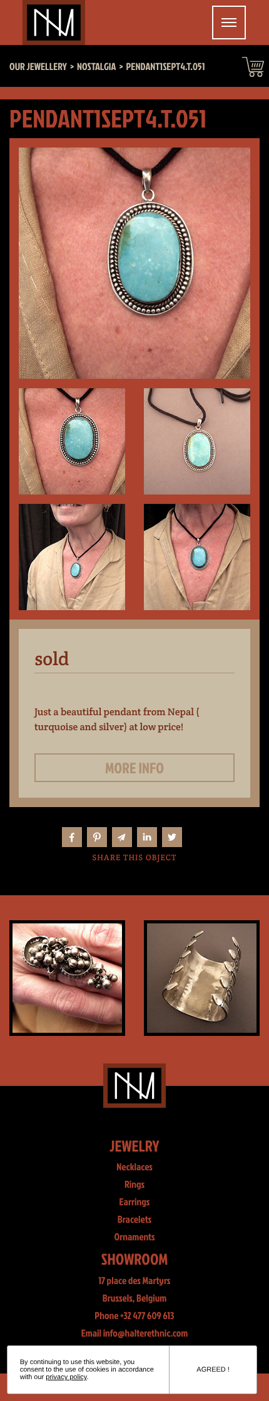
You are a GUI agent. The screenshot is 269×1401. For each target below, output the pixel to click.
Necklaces (134, 1167)
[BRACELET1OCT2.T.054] (201, 978)
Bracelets (134, 1220)
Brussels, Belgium (135, 1298)
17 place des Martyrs (135, 1281)
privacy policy (66, 1377)
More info (134, 767)
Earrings (134, 1202)
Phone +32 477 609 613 (134, 1316)
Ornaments (134, 1237)
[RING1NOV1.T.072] (67, 978)
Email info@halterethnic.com (134, 1333)
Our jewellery (38, 67)
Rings (134, 1185)
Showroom (134, 1259)
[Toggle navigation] (228, 22)
